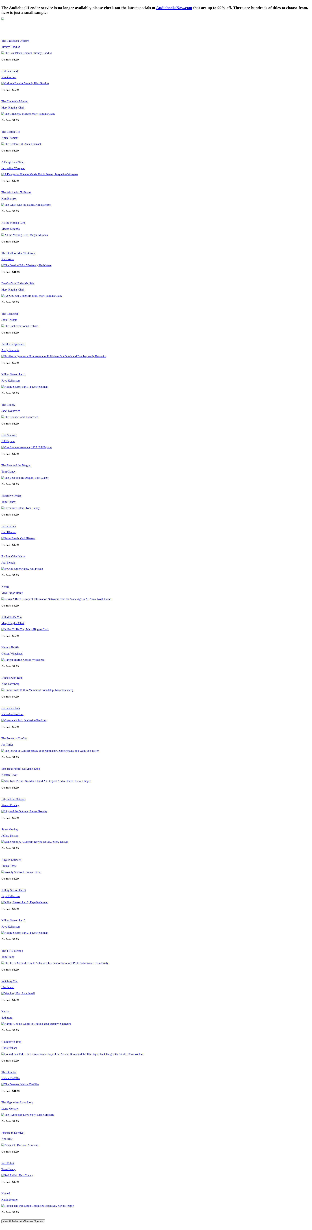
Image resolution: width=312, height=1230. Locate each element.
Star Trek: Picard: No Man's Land (20, 768)
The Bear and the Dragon (16, 465)
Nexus (5, 586)
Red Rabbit (7, 1163)
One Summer (9, 435)
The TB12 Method (12, 950)
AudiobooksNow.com (174, 7)
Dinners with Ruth (12, 677)
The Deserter (8, 1072)
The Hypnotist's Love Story (17, 1102)
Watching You (9, 981)
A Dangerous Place (12, 162)
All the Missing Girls (13, 222)
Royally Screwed (11, 859)
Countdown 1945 (11, 1041)
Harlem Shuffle (10, 647)
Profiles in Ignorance (13, 344)
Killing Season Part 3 (13, 890)
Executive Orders (11, 495)
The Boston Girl (10, 131)
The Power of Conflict (14, 738)
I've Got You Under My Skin (17, 283)
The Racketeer (9, 313)
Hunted (5, 1193)
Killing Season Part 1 (13, 374)
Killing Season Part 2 (13, 920)
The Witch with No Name (16, 192)
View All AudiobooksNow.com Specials (23, 1221)
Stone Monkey (9, 829)
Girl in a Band (9, 71)
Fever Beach (8, 526)
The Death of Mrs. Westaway (18, 253)
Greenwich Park (10, 708)
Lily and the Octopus (13, 799)
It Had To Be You (11, 617)
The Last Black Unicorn (15, 40)
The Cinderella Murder (14, 101)
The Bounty (8, 404)
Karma (5, 1011)
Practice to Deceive (12, 1132)
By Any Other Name (13, 556)
